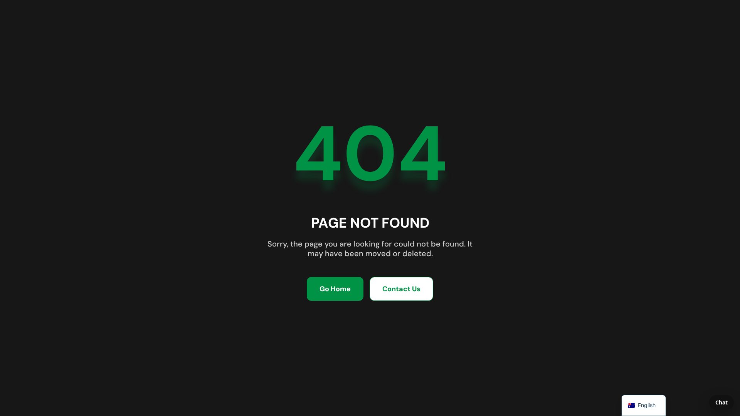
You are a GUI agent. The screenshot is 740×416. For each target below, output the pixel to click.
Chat (721, 402)
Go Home (335, 289)
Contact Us (401, 289)
